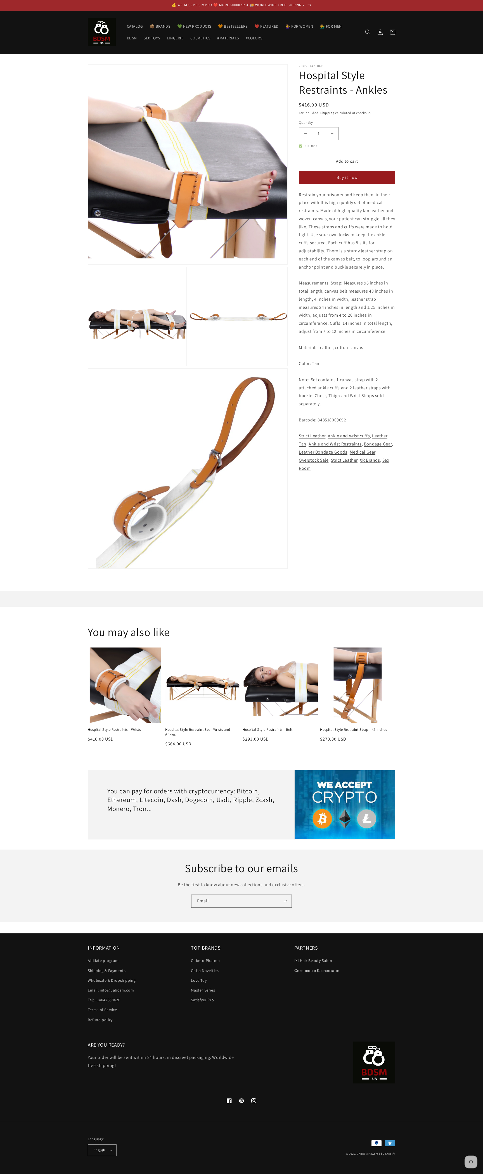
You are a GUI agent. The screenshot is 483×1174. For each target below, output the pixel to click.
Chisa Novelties (205, 970)
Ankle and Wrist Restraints (335, 444)
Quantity (306, 122)
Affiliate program (103, 960)
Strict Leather (312, 436)
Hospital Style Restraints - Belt (267, 729)
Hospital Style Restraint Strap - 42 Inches (353, 729)
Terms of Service (102, 1009)
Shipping (327, 113)
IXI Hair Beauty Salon (313, 960)
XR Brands (370, 460)
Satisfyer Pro (202, 999)
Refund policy (100, 1019)
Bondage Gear (378, 444)
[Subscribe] (285, 901)
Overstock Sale (313, 460)
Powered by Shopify (381, 1154)
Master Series (203, 990)
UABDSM (362, 1154)
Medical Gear (362, 452)
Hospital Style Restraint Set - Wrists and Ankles (197, 732)
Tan (302, 444)
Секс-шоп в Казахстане (317, 970)
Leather (379, 436)
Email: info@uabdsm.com (111, 990)
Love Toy (199, 980)
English (99, 1150)
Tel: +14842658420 (104, 999)
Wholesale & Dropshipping (112, 980)
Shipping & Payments (107, 970)
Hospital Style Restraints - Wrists (114, 729)
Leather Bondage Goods (323, 452)
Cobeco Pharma (205, 960)
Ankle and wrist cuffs (349, 436)
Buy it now (347, 177)
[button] (368, 32)
